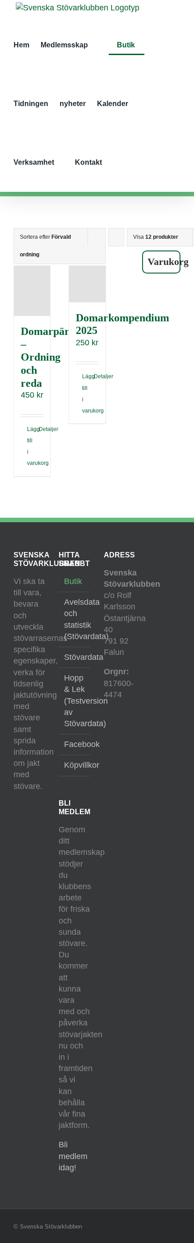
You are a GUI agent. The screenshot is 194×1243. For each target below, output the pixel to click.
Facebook (75, 744)
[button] (125, 162)
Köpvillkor (75, 765)
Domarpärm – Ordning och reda (50, 357)
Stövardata (75, 657)
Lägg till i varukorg (29, 446)
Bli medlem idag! (73, 1156)
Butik (73, 581)
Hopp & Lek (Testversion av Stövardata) (75, 700)
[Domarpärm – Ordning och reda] (32, 290)
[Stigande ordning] (116, 237)
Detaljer (41, 429)
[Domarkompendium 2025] (87, 284)
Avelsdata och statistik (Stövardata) (75, 619)
